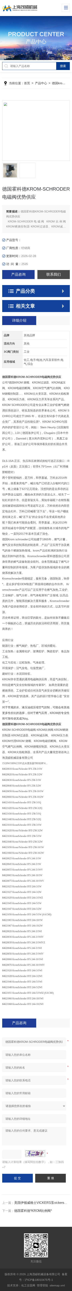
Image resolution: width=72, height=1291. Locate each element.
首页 (27, 83)
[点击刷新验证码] (35, 1153)
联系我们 (53, 274)
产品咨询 (18, 274)
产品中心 (41, 83)
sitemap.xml (57, 1285)
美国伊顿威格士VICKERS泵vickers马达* (43, 1202)
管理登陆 (42, 1285)
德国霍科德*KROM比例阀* (33, 1210)
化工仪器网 (28, 1285)
